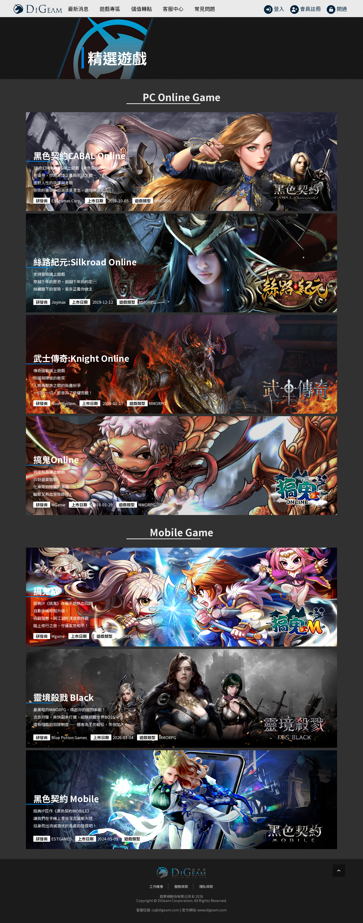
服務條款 (181, 886)
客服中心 (173, 8)
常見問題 (204, 8)
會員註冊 (310, 8)
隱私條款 (206, 886)
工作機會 (156, 886)
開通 (342, 8)
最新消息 (78, 8)
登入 (279, 8)
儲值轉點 (141, 8)
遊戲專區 (110, 8)
